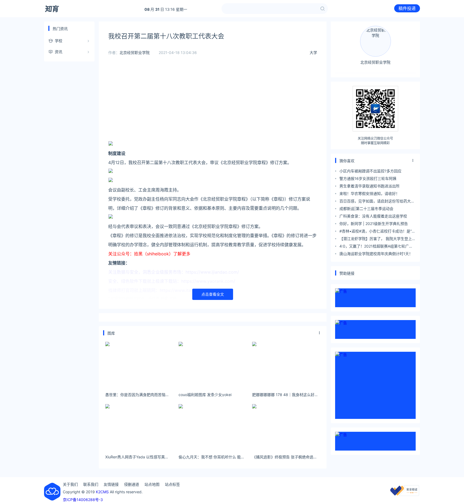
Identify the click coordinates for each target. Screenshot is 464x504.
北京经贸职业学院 (134, 52)
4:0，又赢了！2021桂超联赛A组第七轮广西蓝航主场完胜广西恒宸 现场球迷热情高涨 (376, 247)
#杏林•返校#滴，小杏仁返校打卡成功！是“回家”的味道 (377, 232)
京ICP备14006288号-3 (83, 499)
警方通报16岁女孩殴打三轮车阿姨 (367, 178)
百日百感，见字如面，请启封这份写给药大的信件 (377, 202)
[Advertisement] (212, 102)
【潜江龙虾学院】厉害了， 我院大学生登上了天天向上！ (377, 239)
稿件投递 (407, 8)
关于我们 (70, 484)
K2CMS (102, 492)
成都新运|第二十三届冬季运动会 (366, 208)
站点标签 (172, 484)
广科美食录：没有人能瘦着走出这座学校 (373, 216)
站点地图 (152, 484)
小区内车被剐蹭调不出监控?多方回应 (370, 171)
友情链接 (111, 484)
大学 (313, 52)
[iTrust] (404, 494)
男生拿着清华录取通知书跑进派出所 (369, 186)
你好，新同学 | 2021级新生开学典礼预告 (373, 223)
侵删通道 (131, 484)
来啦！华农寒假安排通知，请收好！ (369, 193)
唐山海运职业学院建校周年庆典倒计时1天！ (376, 253)
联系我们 (90, 484)
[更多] (319, 333)
